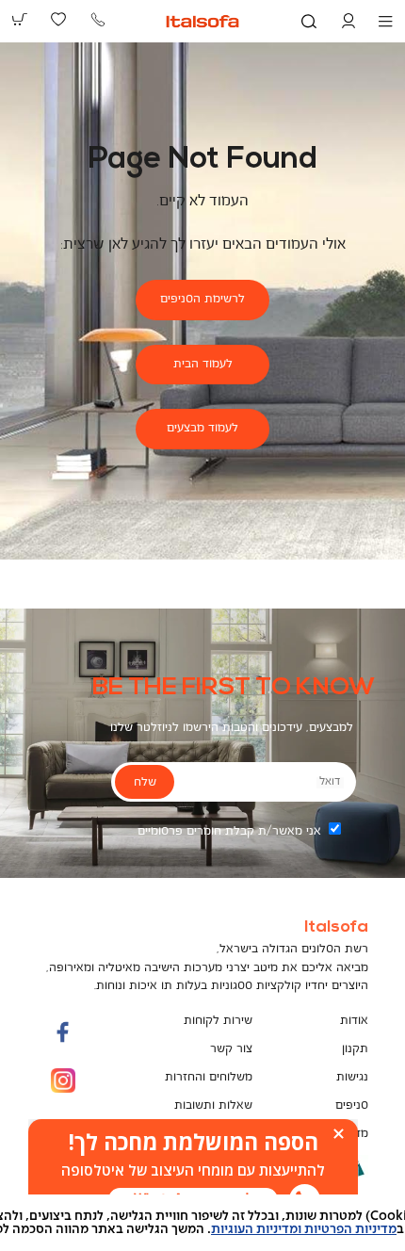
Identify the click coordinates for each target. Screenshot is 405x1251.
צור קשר (231, 1049)
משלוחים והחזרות (208, 1077)
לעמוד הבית (203, 364)
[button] (348, 21)
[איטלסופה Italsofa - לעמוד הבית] (203, 21)
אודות (354, 1021)
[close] (338, 1134)
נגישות (352, 1077)
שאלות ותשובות (213, 1105)
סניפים (351, 1105)
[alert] (193, 1171)
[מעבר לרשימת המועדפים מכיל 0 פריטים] (59, 19)
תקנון (355, 1049)
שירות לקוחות (218, 1021)
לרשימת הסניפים (202, 299)
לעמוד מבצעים (202, 428)
